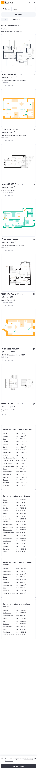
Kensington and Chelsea (9, 458)
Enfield (5, 447)
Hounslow (6, 485)
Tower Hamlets (7, 471)
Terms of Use (9, 761)
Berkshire (6, 582)
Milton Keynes (7, 585)
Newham (5, 480)
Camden (5, 441)
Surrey (5, 579)
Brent (4, 439)
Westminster (7, 452)
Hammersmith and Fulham (9, 466)
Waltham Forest (8, 461)
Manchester (6, 590)
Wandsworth (7, 474)
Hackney (5, 455)
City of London (7, 463)
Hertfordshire (7, 571)
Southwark (6, 482)
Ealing (5, 469)
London (5, 569)
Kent (4, 588)
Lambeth (5, 477)
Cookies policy (28, 759)
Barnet (5, 433)
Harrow (5, 450)
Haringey (6, 436)
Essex (5, 577)
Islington (5, 444)
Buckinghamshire (8, 574)
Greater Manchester (9, 593)
